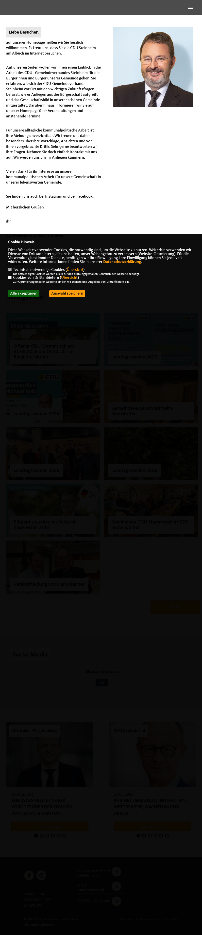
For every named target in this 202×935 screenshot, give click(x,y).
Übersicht (75, 270)
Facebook (84, 197)
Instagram (54, 197)
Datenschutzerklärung (122, 262)
